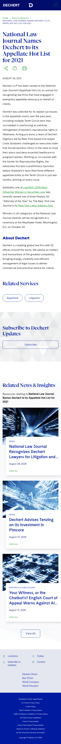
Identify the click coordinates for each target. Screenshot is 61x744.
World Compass (30, 682)
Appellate (12, 297)
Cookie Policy (30, 706)
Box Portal (27, 678)
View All (13, 471)
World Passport (30, 686)
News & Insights (20, 18)
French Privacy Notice (31, 721)
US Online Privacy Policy (30, 703)
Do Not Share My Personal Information (30, 732)
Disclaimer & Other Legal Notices (30, 699)
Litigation (34, 297)
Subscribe (31, 344)
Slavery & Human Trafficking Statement (30, 729)
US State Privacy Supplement (30, 718)
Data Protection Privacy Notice (30, 710)
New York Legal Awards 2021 (35, 205)
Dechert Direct (29, 674)
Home (5, 18)
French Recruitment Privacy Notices (31, 725)
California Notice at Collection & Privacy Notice (30, 714)
